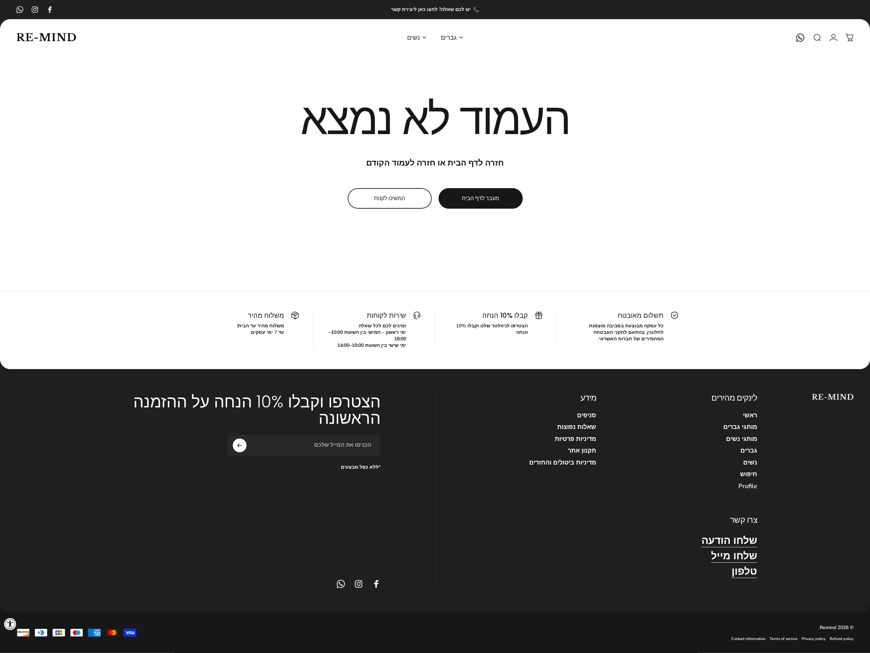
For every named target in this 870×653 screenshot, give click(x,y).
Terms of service (783, 638)
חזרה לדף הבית (475, 162)
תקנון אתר (582, 451)
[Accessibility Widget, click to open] (10, 624)
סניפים (586, 415)
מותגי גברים (740, 427)
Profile (747, 486)
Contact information (748, 638)
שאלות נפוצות (576, 427)
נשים (750, 463)
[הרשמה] (239, 445)
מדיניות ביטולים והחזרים (562, 463)
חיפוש (748, 474)
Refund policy (842, 638)
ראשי (750, 415)
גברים (748, 451)
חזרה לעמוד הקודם (401, 162)
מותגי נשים (741, 439)
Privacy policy (814, 638)
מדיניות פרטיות (575, 439)
